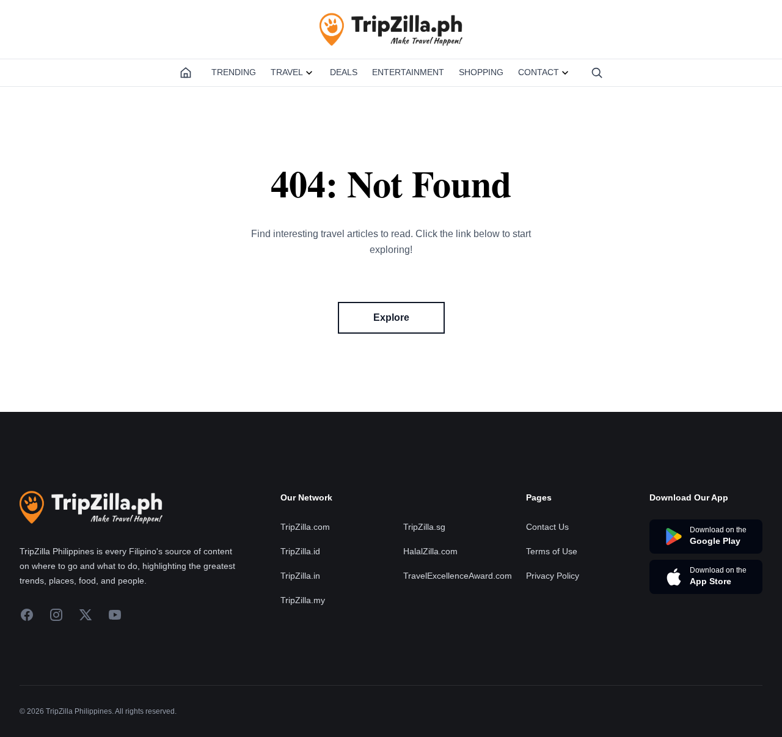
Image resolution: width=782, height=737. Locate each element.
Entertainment (408, 72)
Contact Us (547, 527)
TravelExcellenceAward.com (457, 576)
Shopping (481, 72)
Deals (343, 72)
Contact (538, 72)
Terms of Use (551, 551)
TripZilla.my (302, 600)
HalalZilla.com (430, 551)
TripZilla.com (305, 527)
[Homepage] (186, 73)
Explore (391, 317)
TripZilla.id (300, 551)
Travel (287, 72)
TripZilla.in (300, 576)
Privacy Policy (552, 576)
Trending (233, 72)
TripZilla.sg (424, 527)
